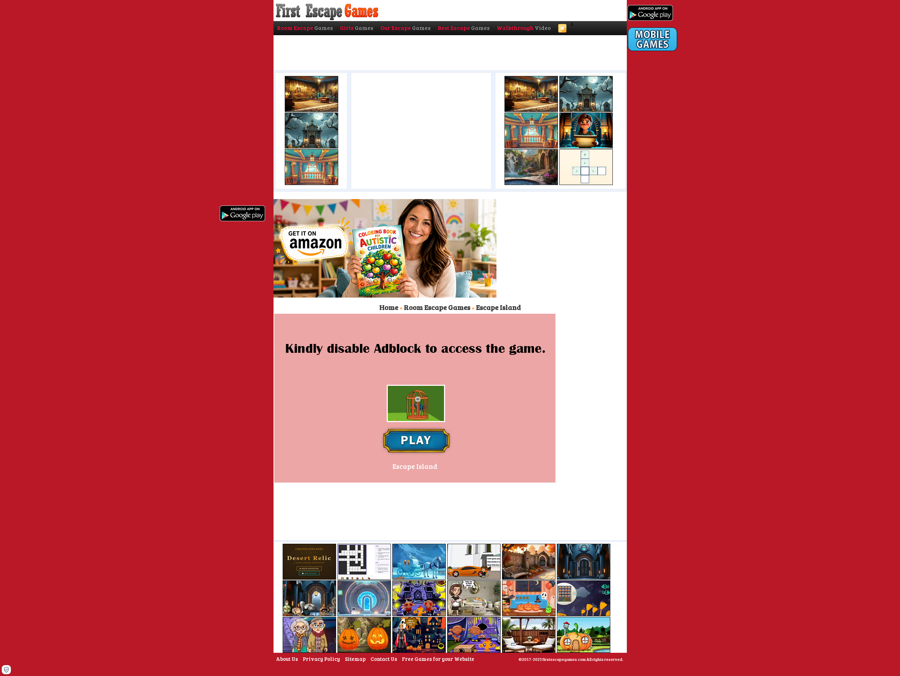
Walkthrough (524, 27)
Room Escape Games (437, 307)
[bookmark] (562, 30)
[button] (6, 669)
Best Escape (464, 27)
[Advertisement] (420, 129)
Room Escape (305, 27)
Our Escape (405, 27)
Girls (356, 27)
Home (388, 307)
